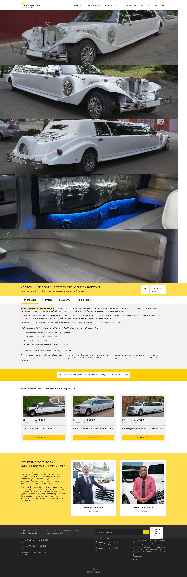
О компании (131, 5)
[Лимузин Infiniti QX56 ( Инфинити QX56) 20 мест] (143, 406)
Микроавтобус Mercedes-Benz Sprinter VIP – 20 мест (107, 549)
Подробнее (42, 437)
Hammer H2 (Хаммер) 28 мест (39, 429)
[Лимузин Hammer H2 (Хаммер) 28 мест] (44, 406)
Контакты (145, 5)
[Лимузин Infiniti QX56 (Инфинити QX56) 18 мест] (93, 406)
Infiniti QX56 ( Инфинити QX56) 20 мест (143, 429)
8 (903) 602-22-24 (29, 530)
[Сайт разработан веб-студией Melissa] (93, 570)
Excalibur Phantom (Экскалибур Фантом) (34, 553)
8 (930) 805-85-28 (29, 533)
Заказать (93, 375)
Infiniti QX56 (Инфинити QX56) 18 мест (93, 429)
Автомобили (94, 5)
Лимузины (78, 5)
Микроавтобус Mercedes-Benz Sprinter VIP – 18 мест (107, 543)
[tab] (30, 300)
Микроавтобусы (112, 5)
